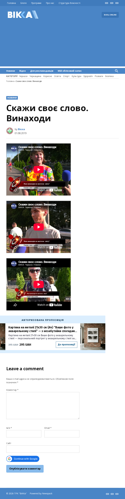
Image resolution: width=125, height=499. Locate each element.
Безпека (109, 76)
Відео (22, 70)
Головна (11, 3)
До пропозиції (66, 344)
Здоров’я (88, 76)
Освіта (57, 76)
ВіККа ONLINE (110, 15)
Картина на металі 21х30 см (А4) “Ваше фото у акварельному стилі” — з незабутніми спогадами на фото (42, 329)
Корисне (47, 76)
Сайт (8, 443)
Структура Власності (69, 3)
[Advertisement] (62, 45)
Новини (10, 70)
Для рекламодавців (41, 70)
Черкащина (35, 76)
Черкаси (23, 76)
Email (48, 427)
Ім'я (9, 427)
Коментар (12, 389)
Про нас (50, 3)
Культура (76, 76)
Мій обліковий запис (70, 70)
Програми (36, 3)
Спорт (66, 76)
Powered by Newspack (41, 493)
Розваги (99, 76)
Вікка (21, 129)
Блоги (23, 3)
